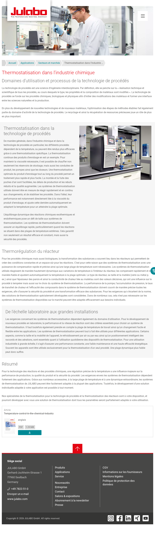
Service (59, 476)
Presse (59, 504)
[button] (115, 152)
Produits (60, 467)
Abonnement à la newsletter (72, 500)
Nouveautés (62, 482)
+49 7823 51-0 (19, 488)
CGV (105, 467)
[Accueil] (29, 10)
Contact (59, 491)
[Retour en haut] (77, 449)
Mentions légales (113, 476)
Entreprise (61, 487)
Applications (62, 472)
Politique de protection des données (119, 482)
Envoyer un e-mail (18, 494)
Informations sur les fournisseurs (122, 472)
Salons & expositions (67, 496)
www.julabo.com (17, 499)
